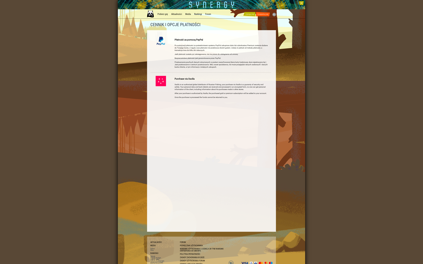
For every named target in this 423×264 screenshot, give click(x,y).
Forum (208, 14)
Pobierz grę (163, 14)
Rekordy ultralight (155, 258)
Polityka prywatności (190, 254)
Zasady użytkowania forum (192, 261)
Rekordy (152, 256)
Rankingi (198, 14)
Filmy (152, 250)
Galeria (152, 248)
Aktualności (176, 14)
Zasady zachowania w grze (192, 257)
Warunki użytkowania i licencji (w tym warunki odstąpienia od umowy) (202, 250)
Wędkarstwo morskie (156, 262)
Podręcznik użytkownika (191, 245)
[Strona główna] (151, 13)
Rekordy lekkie (154, 259)
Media (188, 14)
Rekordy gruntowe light (157, 261)
